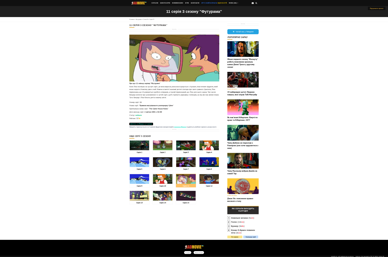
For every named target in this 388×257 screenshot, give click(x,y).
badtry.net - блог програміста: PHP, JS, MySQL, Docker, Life (370, 256)
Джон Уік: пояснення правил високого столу (240, 199)
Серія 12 (209, 186)
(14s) (237, 222)
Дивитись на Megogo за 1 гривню (141, 124)
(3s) (238, 226)
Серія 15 (186, 202)
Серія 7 (186, 169)
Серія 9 (139, 186)
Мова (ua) (233, 3)
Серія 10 (162, 186)
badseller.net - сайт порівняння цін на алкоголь (342, 256)
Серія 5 (139, 169)
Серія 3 (186, 152)
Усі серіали (234, 237)
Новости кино (232, 89)
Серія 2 (163, 152)
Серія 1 (139, 152)
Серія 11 (151, 19)
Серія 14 (162, 202)
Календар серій (251, 237)
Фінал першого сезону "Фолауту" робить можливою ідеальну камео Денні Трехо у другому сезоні (242, 63)
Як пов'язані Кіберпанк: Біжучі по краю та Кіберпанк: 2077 (242, 118)
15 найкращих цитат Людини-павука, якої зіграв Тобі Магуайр (242, 93)
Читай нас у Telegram (245, 32)
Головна (131, 19)
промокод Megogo (180, 127)
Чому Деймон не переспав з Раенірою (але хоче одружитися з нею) (242, 145)
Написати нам (199, 252)
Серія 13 (139, 202)
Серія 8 (209, 169)
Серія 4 (209, 152)
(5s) (242, 218)
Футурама (138, 19)
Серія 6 (163, 169)
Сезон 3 (145, 19)
